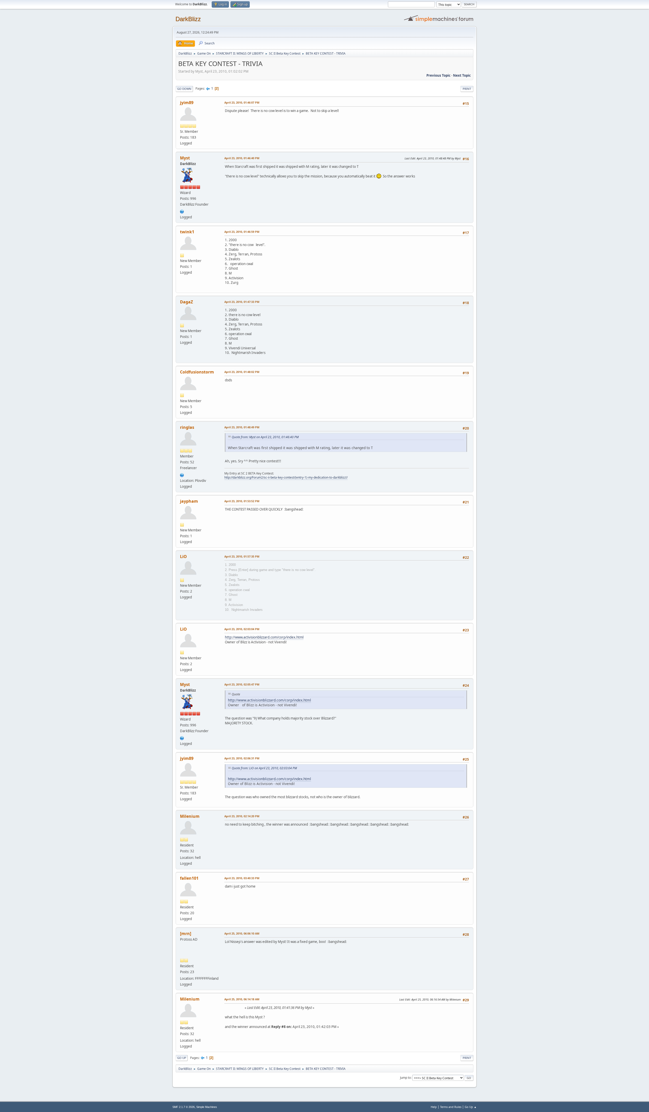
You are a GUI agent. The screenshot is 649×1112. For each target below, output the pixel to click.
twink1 (187, 232)
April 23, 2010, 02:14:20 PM (241, 816)
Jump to (405, 1077)
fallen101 (189, 878)
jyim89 (186, 102)
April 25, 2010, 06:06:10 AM (241, 933)
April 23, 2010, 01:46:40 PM (241, 158)
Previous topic (438, 75)
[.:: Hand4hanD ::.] (182, 474)
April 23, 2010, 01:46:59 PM (241, 232)
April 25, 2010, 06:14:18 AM (241, 999)
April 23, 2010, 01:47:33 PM (241, 302)
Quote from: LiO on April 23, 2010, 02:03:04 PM (264, 768)
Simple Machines (206, 1106)
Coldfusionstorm (197, 372)
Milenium (190, 816)
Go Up (181, 1058)
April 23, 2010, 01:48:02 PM (241, 372)
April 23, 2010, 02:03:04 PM (241, 629)
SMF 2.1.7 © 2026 (183, 1106)
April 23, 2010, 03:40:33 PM (241, 878)
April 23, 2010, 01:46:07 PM (241, 102)
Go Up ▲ (471, 1107)
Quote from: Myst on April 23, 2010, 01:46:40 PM (265, 437)
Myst (185, 158)
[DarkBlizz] (182, 211)
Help (434, 1107)
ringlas (187, 427)
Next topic (462, 75)
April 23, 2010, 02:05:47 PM (241, 684)
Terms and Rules (450, 1107)
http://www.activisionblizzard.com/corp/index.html (264, 637)
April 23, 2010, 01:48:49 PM (241, 427)
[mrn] (185, 933)
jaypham (189, 501)
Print (467, 89)
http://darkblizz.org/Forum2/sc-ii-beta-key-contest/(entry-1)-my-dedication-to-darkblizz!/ (286, 477)
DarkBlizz (188, 18)
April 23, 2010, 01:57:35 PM (241, 556)
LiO (183, 556)
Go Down (184, 89)
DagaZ (186, 302)
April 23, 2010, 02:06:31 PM (241, 758)
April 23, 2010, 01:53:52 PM (241, 501)
